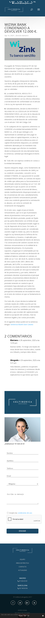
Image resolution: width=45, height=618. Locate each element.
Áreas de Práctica (22, 563)
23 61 (22, 444)
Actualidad (22, 570)
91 (16, 444)
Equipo (22, 559)
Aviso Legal (22, 610)
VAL (34, 2)
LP (28, 2)
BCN (21, 2)
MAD (13, 2)
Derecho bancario (22, 35)
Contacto (22, 567)
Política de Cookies (22, 613)
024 (18, 444)
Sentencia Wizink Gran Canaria (21, 324)
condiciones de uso (25, 513)
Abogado (14, 360)
